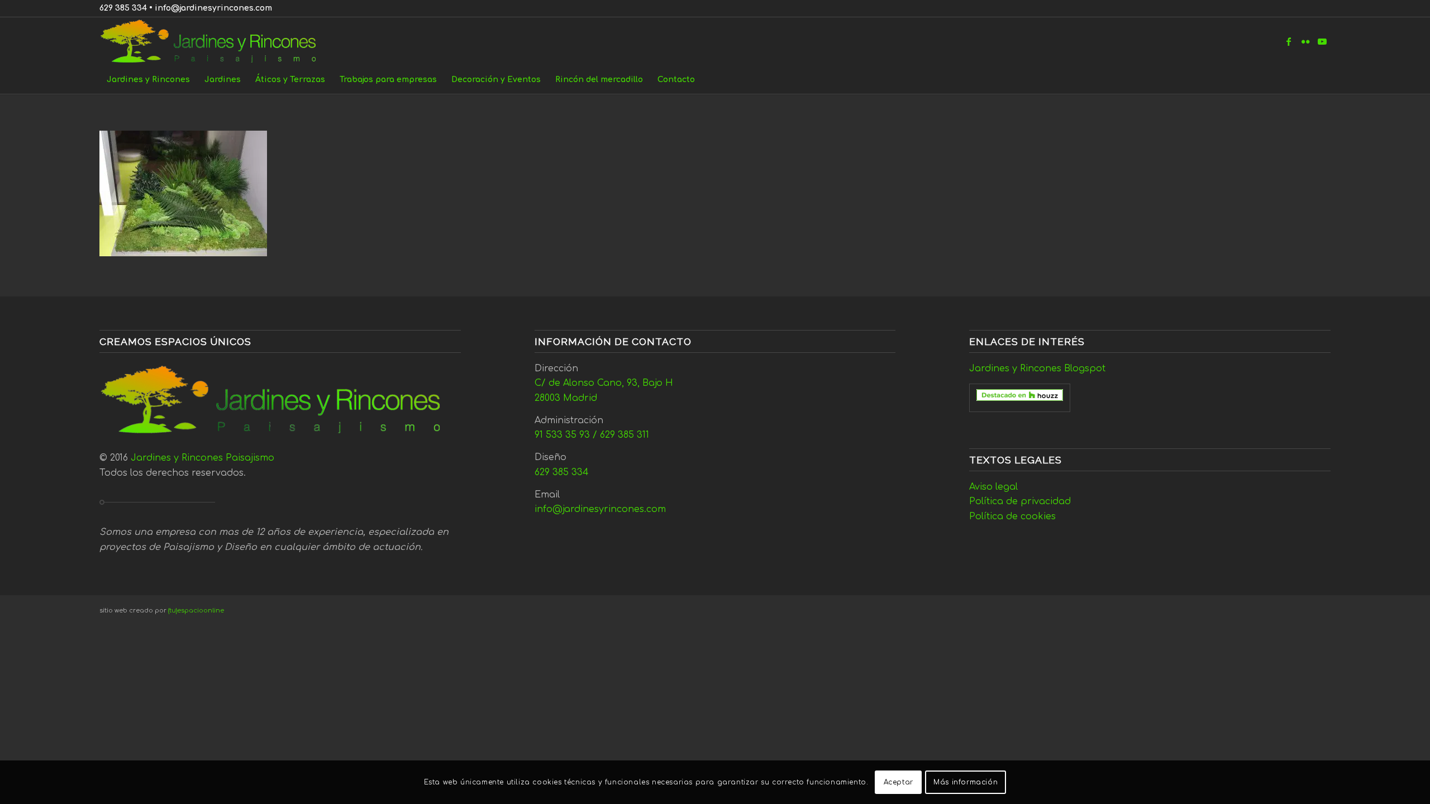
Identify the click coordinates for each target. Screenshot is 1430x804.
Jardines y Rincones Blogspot (1037, 368)
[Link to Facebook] (1288, 41)
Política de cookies (1012, 516)
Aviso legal (993, 487)
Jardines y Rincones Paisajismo (202, 458)
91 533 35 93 (562, 435)
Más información (965, 782)
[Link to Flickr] (1305, 41)
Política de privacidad (1020, 501)
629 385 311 (624, 435)
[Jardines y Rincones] (214, 41)
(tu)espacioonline (196, 610)
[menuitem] (148, 80)
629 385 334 (123, 8)
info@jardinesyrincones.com (213, 8)
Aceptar (898, 782)
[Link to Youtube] (1322, 41)
